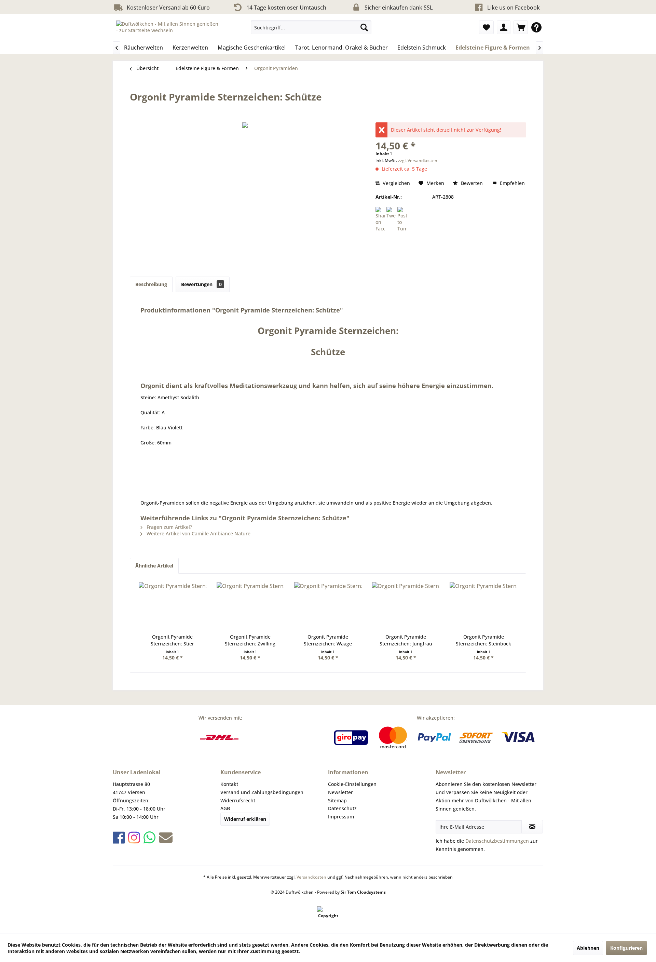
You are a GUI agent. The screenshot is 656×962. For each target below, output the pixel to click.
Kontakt (229, 784)
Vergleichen (395, 183)
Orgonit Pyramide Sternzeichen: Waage (328, 640)
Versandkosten (311, 877)
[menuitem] (311, 27)
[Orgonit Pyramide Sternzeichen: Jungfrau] (406, 606)
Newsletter (340, 792)
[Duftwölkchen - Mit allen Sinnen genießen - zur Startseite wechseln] (167, 29)
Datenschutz (342, 808)
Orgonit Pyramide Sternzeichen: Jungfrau (406, 640)
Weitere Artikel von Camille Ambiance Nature (197, 533)
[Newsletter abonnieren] (532, 826)
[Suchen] (364, 27)
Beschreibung (151, 284)
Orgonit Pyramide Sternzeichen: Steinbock (483, 640)
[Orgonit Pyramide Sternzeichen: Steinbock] (483, 606)
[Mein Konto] (503, 27)
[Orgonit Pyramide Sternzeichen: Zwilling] (250, 606)
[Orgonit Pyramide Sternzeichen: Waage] (328, 606)
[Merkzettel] (486, 27)
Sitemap (337, 800)
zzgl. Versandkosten (417, 160)
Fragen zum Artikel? (168, 527)
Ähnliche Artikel (154, 565)
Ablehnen (588, 948)
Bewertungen (201, 284)
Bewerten (472, 183)
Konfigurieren (626, 948)
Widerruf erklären (245, 819)
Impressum (341, 816)
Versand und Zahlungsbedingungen (261, 792)
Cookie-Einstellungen (352, 784)
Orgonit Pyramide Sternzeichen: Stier (172, 640)
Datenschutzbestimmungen (497, 841)
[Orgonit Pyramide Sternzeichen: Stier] (172, 606)
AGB (225, 808)
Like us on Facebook (513, 7)
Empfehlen (511, 183)
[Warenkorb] (521, 27)
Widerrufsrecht (237, 800)
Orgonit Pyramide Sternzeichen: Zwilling (250, 640)
